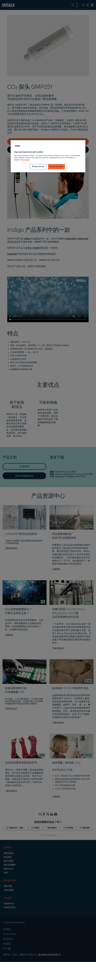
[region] (48, 156)
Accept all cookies (56, 167)
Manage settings (38, 167)
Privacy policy (25, 160)
